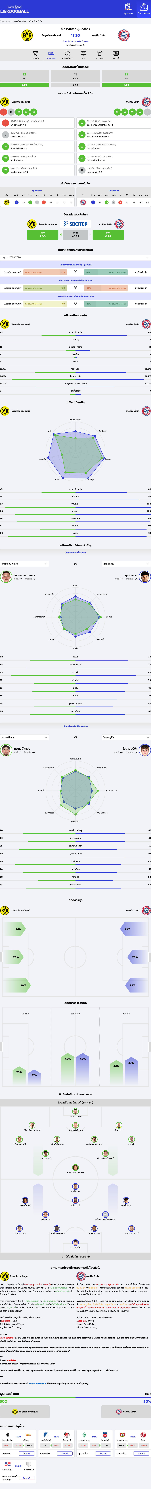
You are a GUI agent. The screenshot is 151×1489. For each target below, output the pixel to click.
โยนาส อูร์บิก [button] (109, 737)
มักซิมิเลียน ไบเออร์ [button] (10, 563)
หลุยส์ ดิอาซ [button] (108, 563)
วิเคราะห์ (26, 1453)
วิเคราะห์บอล (5, 21)
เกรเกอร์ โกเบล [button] (8, 737)
